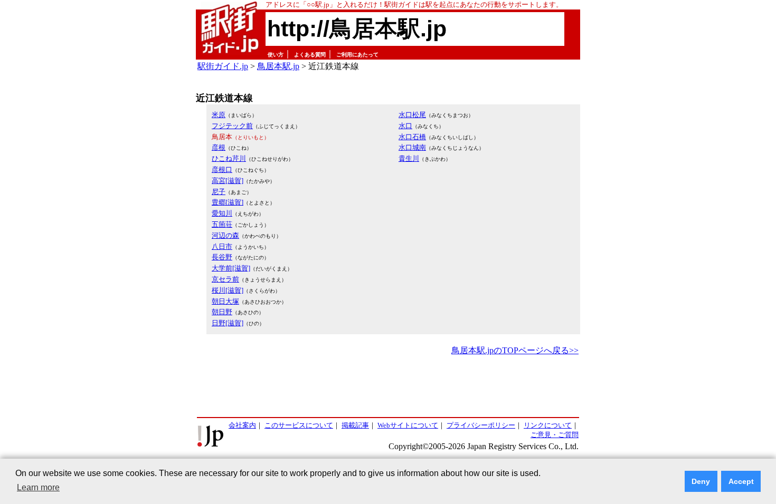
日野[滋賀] (227, 323)
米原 (218, 115)
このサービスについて (298, 425)
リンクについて (548, 425)
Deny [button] (701, 481)
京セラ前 (225, 279)
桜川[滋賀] (227, 290)
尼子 (218, 192)
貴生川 (409, 158)
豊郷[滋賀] (227, 202)
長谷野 (222, 257)
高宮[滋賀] (227, 181)
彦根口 (222, 169)
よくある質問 (310, 54)
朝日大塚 (225, 301)
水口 (405, 126)
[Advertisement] (388, 387)
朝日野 (222, 312)
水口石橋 (412, 137)
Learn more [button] (38, 487)
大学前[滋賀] (231, 268)
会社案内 (242, 425)
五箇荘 (222, 224)
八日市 (222, 246)
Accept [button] (741, 481)
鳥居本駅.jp (278, 66)
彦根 (218, 147)
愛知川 (222, 213)
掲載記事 (355, 425)
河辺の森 (225, 235)
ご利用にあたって (357, 54)
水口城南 (412, 147)
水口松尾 (412, 115)
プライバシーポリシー (481, 425)
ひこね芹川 (229, 158)
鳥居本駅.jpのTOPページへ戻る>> (515, 350)
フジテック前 (232, 126)
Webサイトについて (407, 425)
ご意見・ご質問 (555, 435)
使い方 (275, 54)
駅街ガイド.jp (222, 66)
